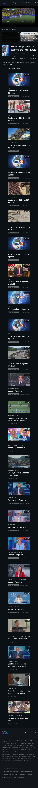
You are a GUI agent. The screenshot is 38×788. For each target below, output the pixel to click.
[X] (35, 732)
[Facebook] (25, 732)
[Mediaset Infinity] (4, 3)
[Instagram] (30, 732)
